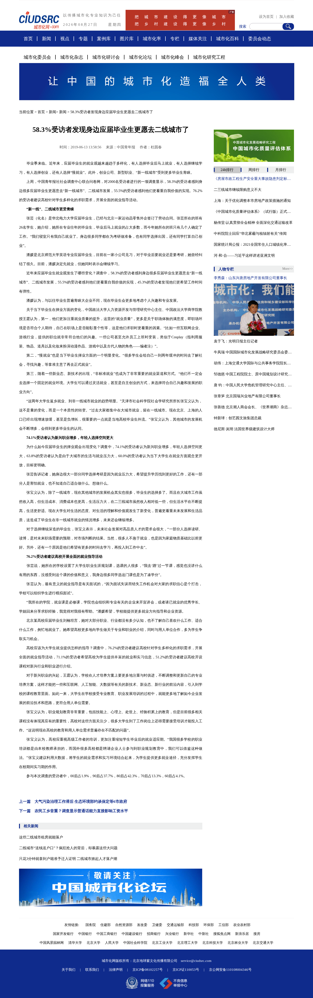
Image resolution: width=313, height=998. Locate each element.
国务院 (90, 925)
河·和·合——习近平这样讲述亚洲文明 (244, 255)
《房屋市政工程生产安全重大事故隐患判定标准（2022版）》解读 (254, 179)
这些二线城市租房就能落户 (41, 837)
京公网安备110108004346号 (230, 969)
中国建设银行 (132, 934)
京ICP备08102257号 (147, 969)
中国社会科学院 (135, 943)
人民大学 (112, 943)
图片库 (127, 38)
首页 (28, 38)
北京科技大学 (212, 943)
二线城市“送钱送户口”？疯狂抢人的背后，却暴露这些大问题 (68, 848)
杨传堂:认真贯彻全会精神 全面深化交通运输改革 (253, 222)
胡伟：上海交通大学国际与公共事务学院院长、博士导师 (254, 363)
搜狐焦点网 (222, 934)
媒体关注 (198, 38)
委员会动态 (259, 38)
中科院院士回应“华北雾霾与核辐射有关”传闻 (250, 233)
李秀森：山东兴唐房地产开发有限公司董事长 (250, 278)
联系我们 (92, 969)
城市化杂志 (71, 57)
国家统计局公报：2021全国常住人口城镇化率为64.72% (254, 244)
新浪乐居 (242, 934)
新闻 (46, 38)
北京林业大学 (238, 943)
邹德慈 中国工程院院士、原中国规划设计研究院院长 (254, 374)
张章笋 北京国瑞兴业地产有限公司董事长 (247, 396)
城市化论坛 (140, 57)
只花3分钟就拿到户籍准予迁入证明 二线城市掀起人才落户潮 (68, 859)
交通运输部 (175, 925)
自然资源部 (123, 925)
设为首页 (266, 17)
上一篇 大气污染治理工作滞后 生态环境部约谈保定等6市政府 (73, 801)
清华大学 (75, 943)
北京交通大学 (263, 943)
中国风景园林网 (52, 943)
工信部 (223, 925)
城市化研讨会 (106, 57)
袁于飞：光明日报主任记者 (236, 341)
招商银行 (154, 934)
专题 (83, 38)
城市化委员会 (37, 57)
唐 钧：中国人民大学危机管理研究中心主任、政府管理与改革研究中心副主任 (254, 385)
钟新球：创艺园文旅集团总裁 (237, 418)
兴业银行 (172, 934)
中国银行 (85, 934)
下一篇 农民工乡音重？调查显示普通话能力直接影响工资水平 (73, 811)
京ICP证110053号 (186, 969)
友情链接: (72, 925)
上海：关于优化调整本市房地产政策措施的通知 (252, 201)
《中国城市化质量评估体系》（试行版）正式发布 (254, 211)
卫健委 (157, 925)
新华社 (189, 934)
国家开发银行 (63, 934)
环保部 (208, 925)
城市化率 (152, 38)
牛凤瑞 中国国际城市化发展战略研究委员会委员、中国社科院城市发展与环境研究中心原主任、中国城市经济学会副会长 (254, 352)
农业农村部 (241, 925)
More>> (287, 268)
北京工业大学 (162, 943)
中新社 (203, 934)
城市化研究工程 (209, 57)
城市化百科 (227, 38)
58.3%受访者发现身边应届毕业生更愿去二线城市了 (111, 112)
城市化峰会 (172, 57)
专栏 (174, 38)
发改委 (142, 925)
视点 (64, 38)
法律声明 (116, 969)
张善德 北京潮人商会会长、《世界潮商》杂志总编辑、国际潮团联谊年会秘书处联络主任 (254, 407)
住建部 (105, 925)
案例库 (104, 38)
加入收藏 (286, 17)
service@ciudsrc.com (196, 961)
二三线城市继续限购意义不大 (237, 190)
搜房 (256, 934)
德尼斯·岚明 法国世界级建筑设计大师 (244, 429)
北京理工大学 (187, 943)
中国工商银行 (106, 934)
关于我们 (68, 969)
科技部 (194, 925)
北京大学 (93, 943)
